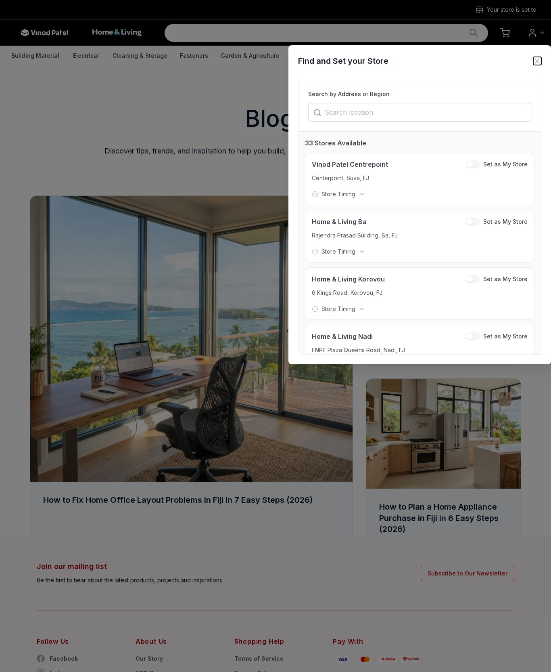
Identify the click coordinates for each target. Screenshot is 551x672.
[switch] (472, 164)
